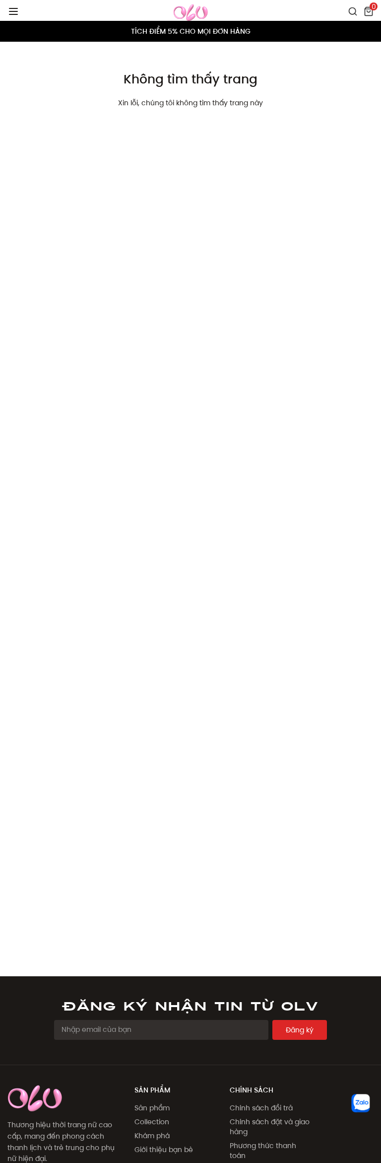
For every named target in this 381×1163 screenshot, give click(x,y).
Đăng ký (300, 1030)
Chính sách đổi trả (261, 1108)
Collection (151, 1122)
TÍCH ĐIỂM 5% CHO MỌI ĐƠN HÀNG (191, 31)
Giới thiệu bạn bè (163, 1150)
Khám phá (152, 1136)
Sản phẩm (152, 1108)
